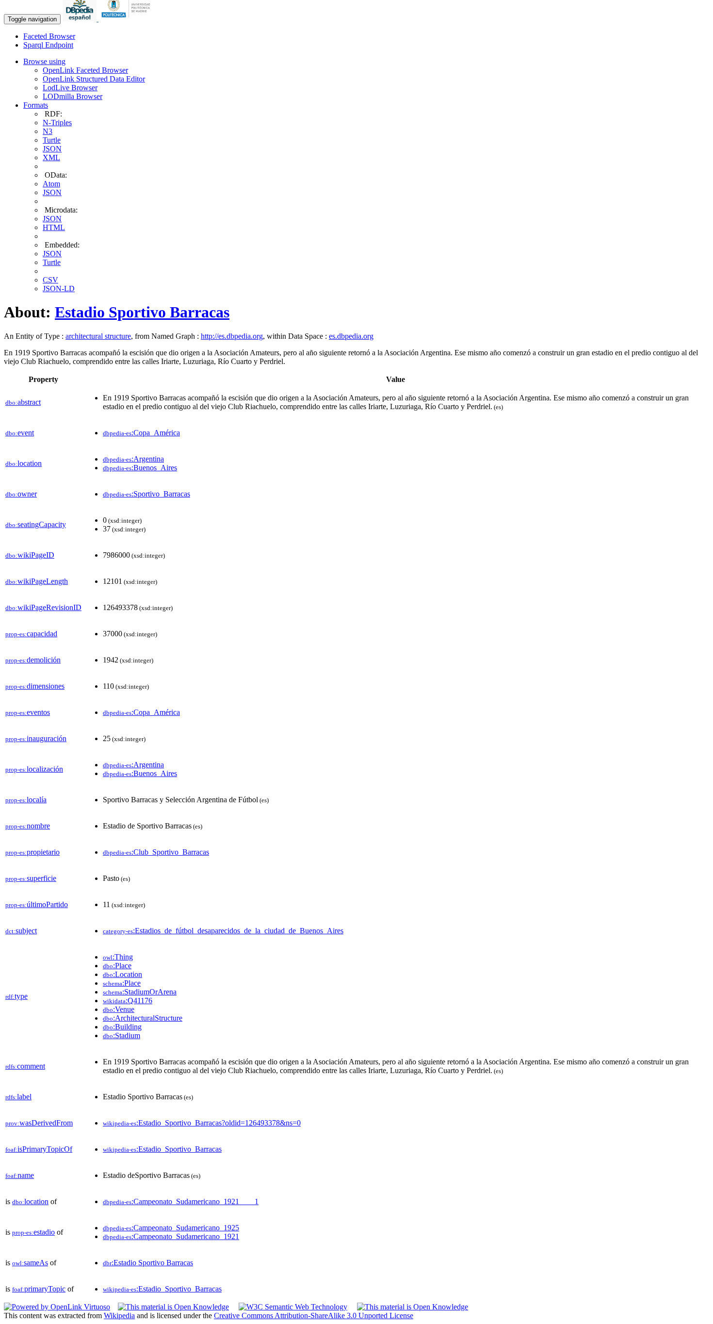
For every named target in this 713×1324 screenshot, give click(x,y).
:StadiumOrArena (140, 992)
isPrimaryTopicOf (38, 1149)
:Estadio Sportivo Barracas (148, 1262)
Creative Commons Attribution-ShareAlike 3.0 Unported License (313, 1315)
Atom (51, 184)
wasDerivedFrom (39, 1123)
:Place (117, 965)
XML (51, 157)
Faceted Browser (49, 36)
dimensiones (35, 686)
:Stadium (121, 1035)
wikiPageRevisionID (43, 607)
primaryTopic (38, 1289)
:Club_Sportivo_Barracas (156, 852)
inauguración (35, 738)
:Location (122, 974)
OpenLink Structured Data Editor (94, 79)
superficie (30, 878)
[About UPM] (127, 19)
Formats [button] (35, 105)
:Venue (118, 1009)
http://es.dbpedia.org (232, 336)
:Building (122, 1027)
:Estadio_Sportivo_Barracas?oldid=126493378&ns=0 (202, 1123)
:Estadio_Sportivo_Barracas (162, 1149)
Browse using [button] (44, 61)
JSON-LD (59, 288)
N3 (47, 131)
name (19, 1175)
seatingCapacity (35, 524)
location (23, 463)
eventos (27, 712)
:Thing (118, 957)
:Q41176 (127, 1000)
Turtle (52, 140)
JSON (52, 149)
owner (21, 494)
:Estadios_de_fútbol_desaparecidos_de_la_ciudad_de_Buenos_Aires (223, 931)
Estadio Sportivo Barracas (142, 312)
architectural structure (98, 336)
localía (26, 799)
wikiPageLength (36, 581)
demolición (33, 660)
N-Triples (57, 122)
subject (21, 931)
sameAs (30, 1262)
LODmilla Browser (72, 96)
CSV (50, 280)
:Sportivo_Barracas (146, 494)
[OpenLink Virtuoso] (57, 1307)
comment (25, 1066)
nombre (27, 826)
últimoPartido (36, 904)
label (18, 1096)
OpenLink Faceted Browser (85, 70)
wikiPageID (29, 555)
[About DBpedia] (80, 19)
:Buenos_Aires (140, 467)
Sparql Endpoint (48, 45)
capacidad (31, 633)
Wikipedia (119, 1315)
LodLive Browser (70, 87)
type (16, 996)
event (19, 433)
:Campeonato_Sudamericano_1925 (171, 1228)
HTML (54, 227)
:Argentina (133, 459)
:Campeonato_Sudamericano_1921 (171, 1236)
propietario (32, 852)
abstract (23, 402)
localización (34, 769)
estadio (33, 1232)
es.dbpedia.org (351, 336)
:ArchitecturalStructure (142, 1018)
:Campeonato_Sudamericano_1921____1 (181, 1201)
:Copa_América (141, 433)
